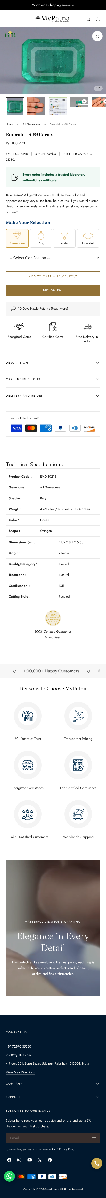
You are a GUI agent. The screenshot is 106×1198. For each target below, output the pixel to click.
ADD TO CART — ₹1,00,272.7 (53, 276)
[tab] (15, 106)
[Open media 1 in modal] (97, 36)
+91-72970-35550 (18, 1046)
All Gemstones (31, 124)
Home (9, 124)
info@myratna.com (18, 1055)
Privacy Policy (66, 1149)
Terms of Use (49, 1149)
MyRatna (52, 1189)
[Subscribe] (94, 1138)
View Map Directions (20, 1072)
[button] (8, 19)
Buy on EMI (53, 290)
